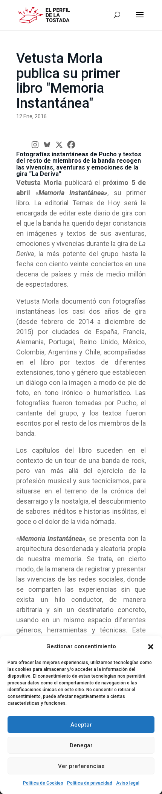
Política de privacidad (89, 783)
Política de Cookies (43, 783)
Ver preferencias (81, 766)
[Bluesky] (47, 144)
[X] (59, 144)
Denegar (81, 745)
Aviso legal (127, 783)
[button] (150, 646)
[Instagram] (35, 144)
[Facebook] (71, 144)
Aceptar (81, 724)
